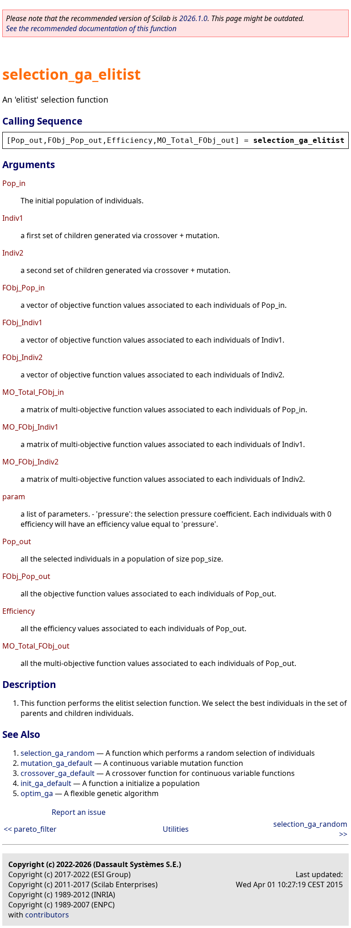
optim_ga (37, 793)
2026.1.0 (193, 18)
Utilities (176, 829)
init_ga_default (46, 783)
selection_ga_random (58, 753)
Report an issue (79, 812)
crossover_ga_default (58, 773)
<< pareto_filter (30, 829)
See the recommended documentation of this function (91, 28)
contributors (47, 915)
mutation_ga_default (56, 763)
